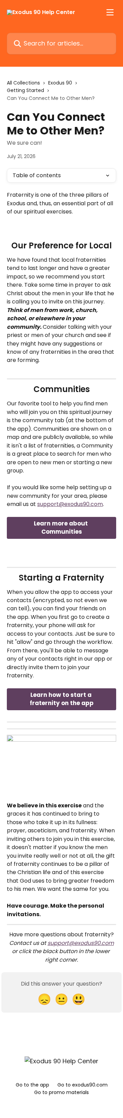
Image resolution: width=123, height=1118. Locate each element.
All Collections (23, 82)
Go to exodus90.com (82, 1084)
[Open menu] (110, 12)
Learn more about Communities (61, 527)
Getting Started (25, 90)
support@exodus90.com (70, 504)
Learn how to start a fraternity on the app (62, 699)
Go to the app (32, 1084)
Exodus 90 (60, 82)
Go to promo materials (61, 1092)
